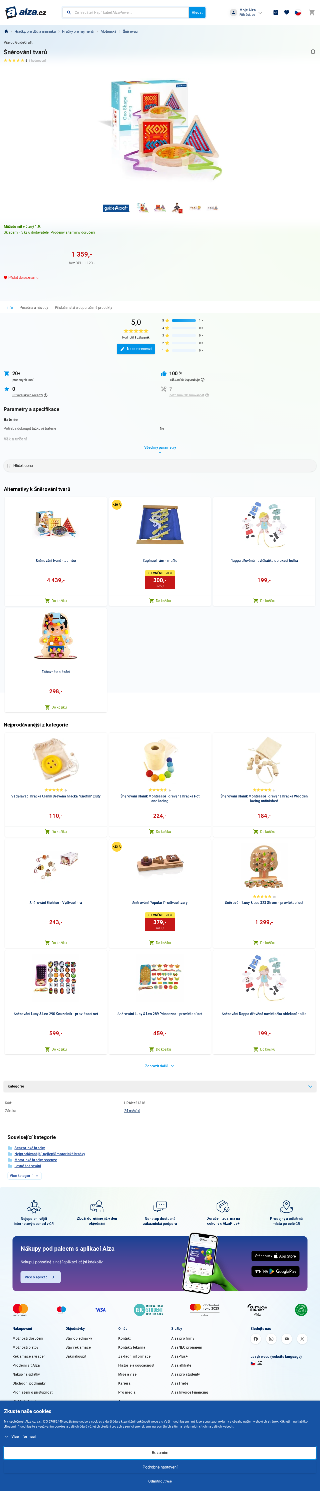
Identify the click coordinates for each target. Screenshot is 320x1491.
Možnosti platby (25, 1347)
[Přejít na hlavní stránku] (25, 12)
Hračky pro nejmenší (78, 31)
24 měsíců (132, 1111)
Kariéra (124, 1383)
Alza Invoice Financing (189, 1392)
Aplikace (125, 1401)
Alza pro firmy (182, 1338)
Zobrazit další (156, 1066)
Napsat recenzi (139, 349)
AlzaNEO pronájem (186, 1347)
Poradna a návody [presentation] (34, 308)
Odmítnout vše (160, 1481)
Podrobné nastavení (160, 1467)
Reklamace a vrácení (29, 1356)
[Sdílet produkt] (313, 51)
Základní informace (134, 1356)
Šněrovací (130, 31)
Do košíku (59, 601)
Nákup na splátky (26, 1374)
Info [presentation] (10, 308)
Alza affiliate (181, 1365)
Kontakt (124, 1338)
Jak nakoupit (76, 1356)
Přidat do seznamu (23, 278)
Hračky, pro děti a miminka (35, 31)
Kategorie (16, 1086)
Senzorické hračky (29, 1148)
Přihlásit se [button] (247, 14)
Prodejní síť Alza (26, 1365)
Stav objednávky (79, 1338)
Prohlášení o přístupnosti (33, 1392)
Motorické (108, 31)
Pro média (127, 1392)
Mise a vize (127, 1374)
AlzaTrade (179, 1383)
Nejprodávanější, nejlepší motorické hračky (49, 1154)
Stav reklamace (78, 1347)
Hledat (197, 12)
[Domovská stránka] (6, 31)
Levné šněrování (27, 1166)
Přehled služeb (24, 1401)
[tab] (10, 307)
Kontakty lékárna (131, 1347)
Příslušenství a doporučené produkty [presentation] (83, 308)
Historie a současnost (136, 1365)
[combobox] (125, 12)
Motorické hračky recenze (35, 1160)
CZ (260, 1363)
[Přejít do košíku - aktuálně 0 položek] (312, 12)
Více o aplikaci (36, 1277)
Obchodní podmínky (29, 1383)
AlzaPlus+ (179, 1356)
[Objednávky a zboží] (276, 12)
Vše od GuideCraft (18, 42)
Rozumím (160, 1452)
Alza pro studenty (185, 1374)
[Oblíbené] (287, 12)
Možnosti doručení (27, 1338)
